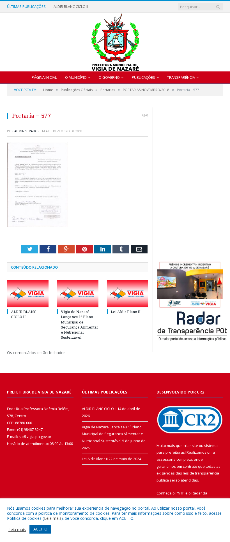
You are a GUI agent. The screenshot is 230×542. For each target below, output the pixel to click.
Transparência (181, 77)
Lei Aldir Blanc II (126, 311)
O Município (76, 77)
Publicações (143, 77)
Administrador (27, 131)
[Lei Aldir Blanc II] (127, 293)
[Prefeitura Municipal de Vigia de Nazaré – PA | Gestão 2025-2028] (115, 40)
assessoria (166, 459)
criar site (190, 445)
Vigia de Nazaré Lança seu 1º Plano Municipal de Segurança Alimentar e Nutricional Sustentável (79, 324)
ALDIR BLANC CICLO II (71, 6)
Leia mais (52, 518)
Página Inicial (44, 77)
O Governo (109, 77)
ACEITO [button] (40, 529)
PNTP (180, 493)
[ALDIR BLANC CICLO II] (28, 293)
